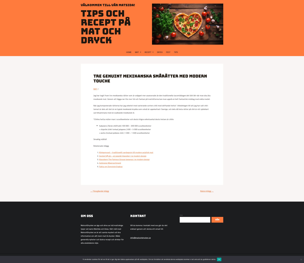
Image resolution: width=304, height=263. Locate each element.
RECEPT (148, 52)
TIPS (176, 52)
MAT (137, 52)
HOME (128, 52)
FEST (168, 52)
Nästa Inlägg (207, 191)
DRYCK (160, 52)
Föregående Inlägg (99, 191)
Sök (181, 215)
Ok (219, 259)
